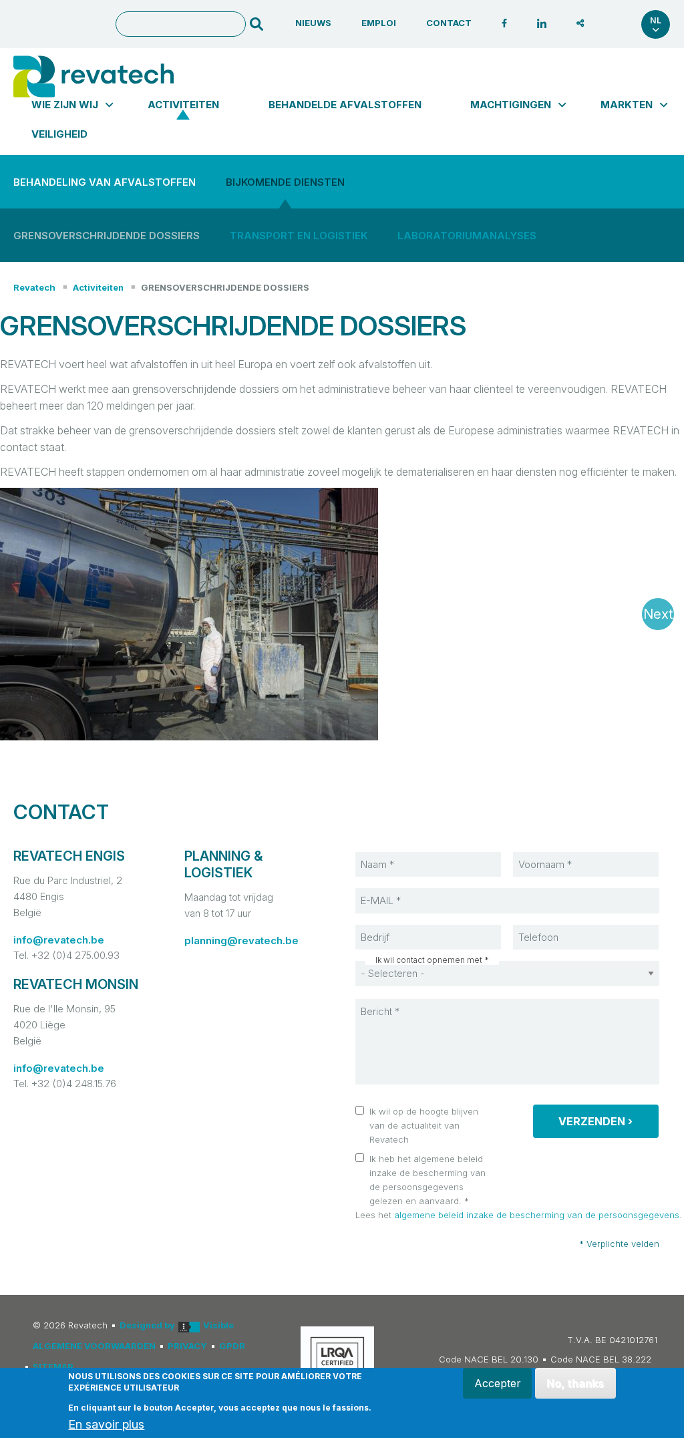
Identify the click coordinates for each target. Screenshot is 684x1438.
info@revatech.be (58, 939)
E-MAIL (389, 887)
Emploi (378, 22)
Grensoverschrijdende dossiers (106, 235)
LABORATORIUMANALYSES (466, 235)
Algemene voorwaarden (94, 1345)
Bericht (389, 998)
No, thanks (575, 1383)
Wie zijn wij (64, 104)
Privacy (187, 1345)
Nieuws (313, 22)
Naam (386, 851)
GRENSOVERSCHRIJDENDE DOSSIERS (225, 287)
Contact (449, 22)
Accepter (497, 1383)
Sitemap (53, 1366)
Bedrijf (388, 924)
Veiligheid (59, 134)
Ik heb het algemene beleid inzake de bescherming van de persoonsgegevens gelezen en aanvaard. (427, 1179)
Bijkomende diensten (285, 182)
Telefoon (550, 924)
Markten (627, 104)
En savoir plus (106, 1425)
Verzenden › (595, 1121)
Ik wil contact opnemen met (428, 960)
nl (655, 20)
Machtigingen (510, 104)
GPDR (232, 1345)
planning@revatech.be (241, 940)
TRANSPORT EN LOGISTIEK (298, 235)
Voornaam (552, 851)
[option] (342, 614)
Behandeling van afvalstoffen (104, 182)
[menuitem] (64, 105)
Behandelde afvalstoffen (345, 104)
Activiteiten (183, 104)
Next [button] (658, 614)
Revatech (34, 287)
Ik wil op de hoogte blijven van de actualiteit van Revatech (423, 1125)
